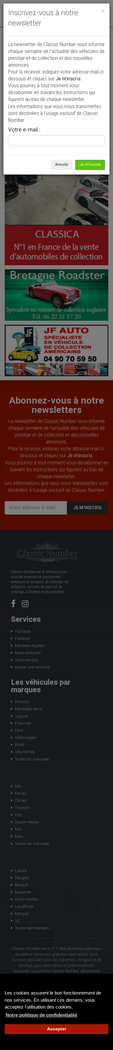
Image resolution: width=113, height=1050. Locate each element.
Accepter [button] (56, 1029)
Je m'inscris (90, 164)
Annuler (61, 164)
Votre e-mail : (24, 130)
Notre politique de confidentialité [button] (41, 1015)
